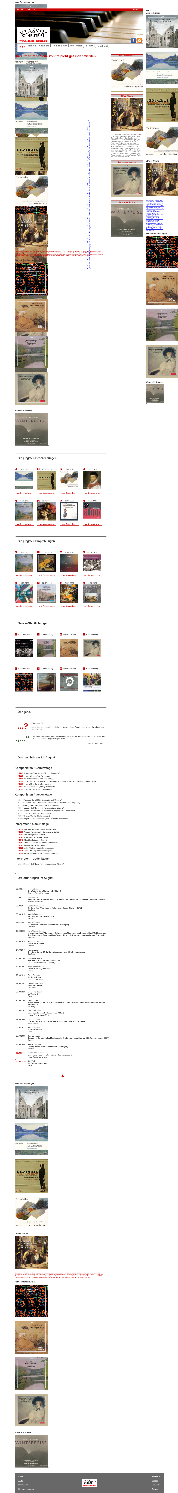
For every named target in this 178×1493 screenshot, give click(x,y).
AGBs (20, 1481)
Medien (32, 46)
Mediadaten (156, 1485)
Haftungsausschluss (26, 1489)
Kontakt (155, 1481)
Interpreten (76, 46)
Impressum (156, 1476)
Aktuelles (44, 46)
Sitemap (136, 10)
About (20, 1476)
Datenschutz (23, 1485)
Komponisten (60, 46)
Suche (102, 46)
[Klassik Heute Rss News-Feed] (139, 42)
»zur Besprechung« (24, 493)
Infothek (90, 46)
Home (22, 47)
